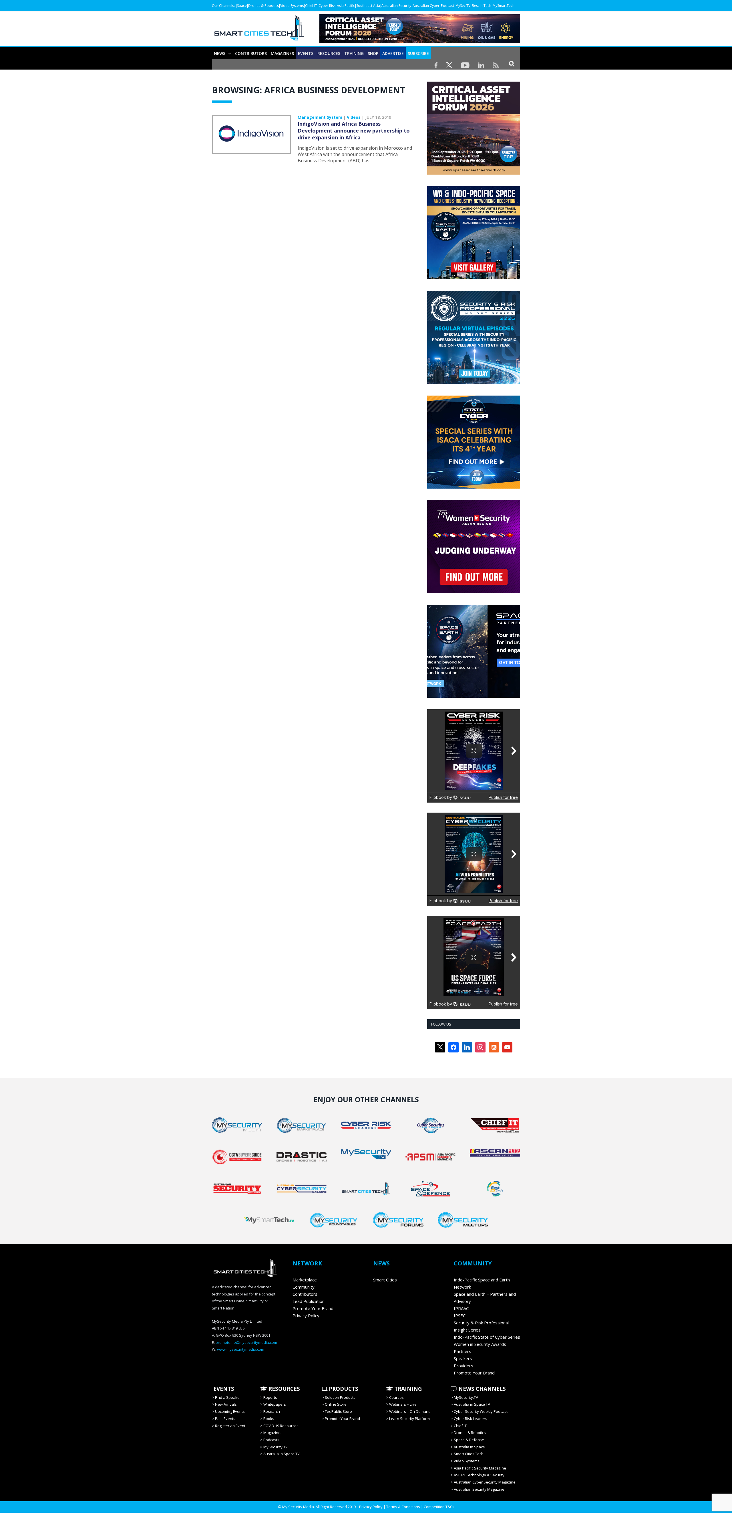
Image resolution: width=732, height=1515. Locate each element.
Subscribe (418, 53)
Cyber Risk (327, 5)
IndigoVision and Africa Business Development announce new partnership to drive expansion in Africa (354, 130)
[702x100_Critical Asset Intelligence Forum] (419, 41)
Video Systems (292, 5)
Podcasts (271, 1439)
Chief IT (311, 5)
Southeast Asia (368, 5)
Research (271, 1411)
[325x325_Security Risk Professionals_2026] (473, 382)
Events (305, 53)
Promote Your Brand (313, 1308)
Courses (396, 1397)
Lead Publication (309, 1301)
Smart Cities (385, 1280)
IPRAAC (461, 1308)
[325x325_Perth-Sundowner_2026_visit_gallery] (473, 278)
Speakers (463, 1358)
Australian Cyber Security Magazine (485, 1482)
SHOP (373, 53)
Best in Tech (481, 5)
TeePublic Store (338, 1411)
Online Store (336, 1404)
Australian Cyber (426, 5)
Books (268, 1418)
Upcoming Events (230, 1411)
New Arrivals (226, 1404)
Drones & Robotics (263, 5)
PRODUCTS (342, 1388)
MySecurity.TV (275, 1446)
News (219, 53)
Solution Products (340, 1397)
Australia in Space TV (281, 1453)
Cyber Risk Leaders (470, 1418)
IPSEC (460, 1315)
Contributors (251, 53)
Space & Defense (469, 1439)
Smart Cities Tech (469, 1453)
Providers (463, 1365)
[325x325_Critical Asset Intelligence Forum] (473, 173)
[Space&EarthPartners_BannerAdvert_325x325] (473, 696)
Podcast (447, 5)
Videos (354, 117)
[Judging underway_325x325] (473, 591)
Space (242, 5)
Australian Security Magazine (479, 1489)
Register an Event (230, 1425)
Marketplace (305, 1280)
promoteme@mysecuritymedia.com (246, 1342)
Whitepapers (274, 1404)
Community (304, 1287)
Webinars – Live (403, 1404)
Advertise (393, 53)
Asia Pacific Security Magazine (480, 1468)
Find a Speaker (228, 1397)
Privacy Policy (306, 1315)
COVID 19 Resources (281, 1425)
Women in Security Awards (480, 1344)
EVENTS (223, 1388)
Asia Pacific (346, 5)
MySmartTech (503, 5)
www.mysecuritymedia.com (240, 1349)
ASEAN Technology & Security (479, 1475)
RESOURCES (328, 53)
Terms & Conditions (403, 1506)
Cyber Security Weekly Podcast (481, 1411)
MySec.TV (462, 5)
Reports (270, 1397)
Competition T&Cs (439, 1506)
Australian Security (396, 5)
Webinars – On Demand (410, 1411)
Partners (462, 1351)
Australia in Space (469, 1446)
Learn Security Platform (409, 1418)
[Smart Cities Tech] (259, 30)
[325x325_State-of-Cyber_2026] (473, 487)
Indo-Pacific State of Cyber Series (487, 1337)
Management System (320, 117)
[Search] (511, 63)
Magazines (282, 53)
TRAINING (354, 53)
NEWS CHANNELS (481, 1388)
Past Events (225, 1418)
